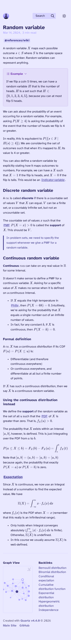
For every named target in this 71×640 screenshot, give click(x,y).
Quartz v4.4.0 (30, 620)
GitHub (25, 625)
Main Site (9, 625)
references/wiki (18, 40)
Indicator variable (53, 180)
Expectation (13, 477)
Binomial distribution (52, 572)
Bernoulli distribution (52, 568)
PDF (44, 416)
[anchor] (57, 190)
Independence (49, 610)
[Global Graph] (29, 569)
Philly (14, 305)
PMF (7, 225)
